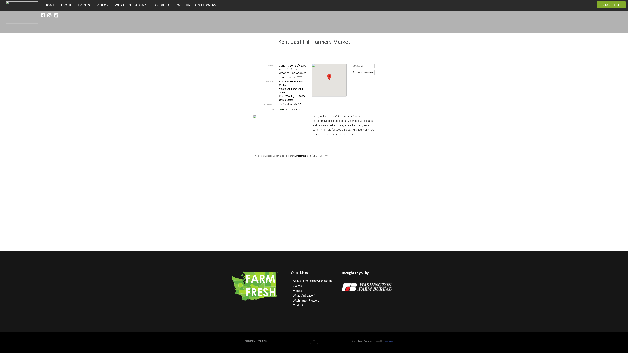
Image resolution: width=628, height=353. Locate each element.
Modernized (388, 341)
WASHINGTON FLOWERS (196, 5)
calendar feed (304, 155)
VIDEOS (102, 5)
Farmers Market (291, 109)
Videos (297, 290)
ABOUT (66, 5)
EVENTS (84, 5)
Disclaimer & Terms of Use (255, 341)
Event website (290, 104)
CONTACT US (161, 5)
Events (297, 285)
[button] (362, 72)
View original (319, 156)
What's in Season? (304, 295)
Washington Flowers (306, 300)
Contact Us (300, 305)
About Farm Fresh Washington (312, 280)
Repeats (299, 76)
